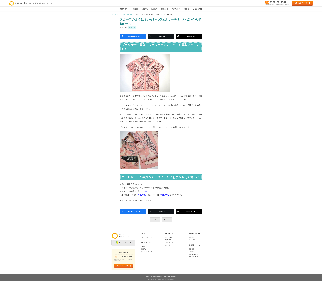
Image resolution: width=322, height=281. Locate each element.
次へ (166, 220)
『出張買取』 (141, 195)
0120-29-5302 (278, 2)
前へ (156, 220)
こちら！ (145, 191)
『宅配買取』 (164, 195)
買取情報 (132, 27)
